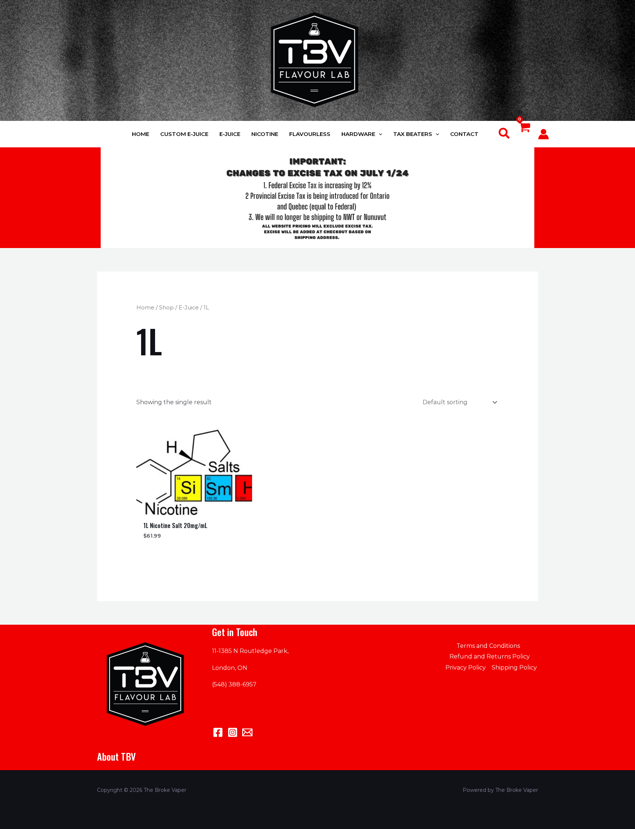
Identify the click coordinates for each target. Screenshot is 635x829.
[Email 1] (247, 732)
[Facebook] (218, 732)
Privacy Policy (465, 667)
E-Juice (189, 307)
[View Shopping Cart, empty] (524, 134)
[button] (378, 134)
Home (145, 307)
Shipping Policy (514, 667)
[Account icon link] (543, 134)
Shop (166, 307)
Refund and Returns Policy (489, 656)
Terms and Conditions (488, 645)
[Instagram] (232, 732)
